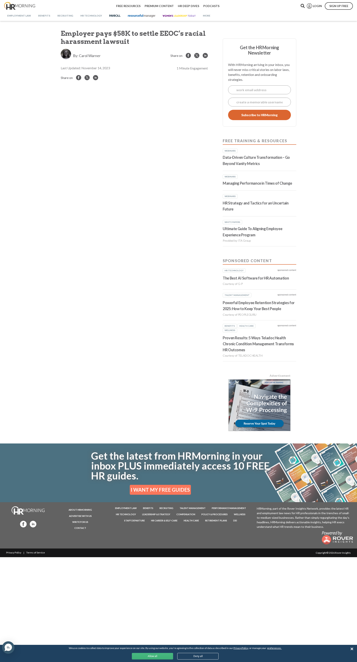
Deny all (198, 656)
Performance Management (229, 508)
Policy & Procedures (214, 514)
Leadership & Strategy (156, 514)
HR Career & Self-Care (164, 520)
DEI (235, 520)
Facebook (22, 524)
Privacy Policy (13, 552)
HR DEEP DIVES (188, 6)
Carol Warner (90, 55)
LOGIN (317, 6)
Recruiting (166, 508)
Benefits (148, 508)
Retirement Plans (216, 520)
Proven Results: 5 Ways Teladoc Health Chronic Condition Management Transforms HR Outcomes (258, 344)
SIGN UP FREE (338, 6)
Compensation (185, 514)
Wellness (239, 514)
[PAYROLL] (115, 16)
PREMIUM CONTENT (159, 6)
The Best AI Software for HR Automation (256, 278)
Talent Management (193, 508)
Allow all (152, 656)
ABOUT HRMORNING (80, 509)
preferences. (274, 648)
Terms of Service (35, 552)
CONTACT (80, 528)
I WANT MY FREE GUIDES (160, 490)
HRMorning (19, 6)
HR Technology (126, 514)
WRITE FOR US (80, 522)
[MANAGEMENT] (141, 16)
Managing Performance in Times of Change (257, 183)
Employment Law (126, 508)
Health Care (191, 520)
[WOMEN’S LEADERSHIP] (179, 16)
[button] (8, 647)
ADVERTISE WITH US (80, 516)
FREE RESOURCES (128, 6)
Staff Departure (134, 520)
